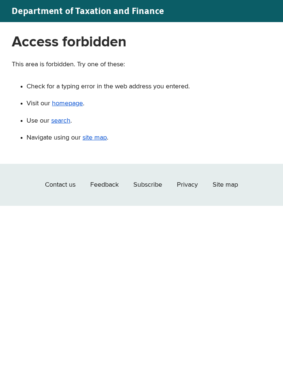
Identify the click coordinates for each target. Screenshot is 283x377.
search (60, 120)
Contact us (60, 185)
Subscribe (147, 185)
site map (95, 137)
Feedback (104, 185)
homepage (67, 103)
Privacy (187, 185)
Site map (225, 185)
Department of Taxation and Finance (88, 11)
